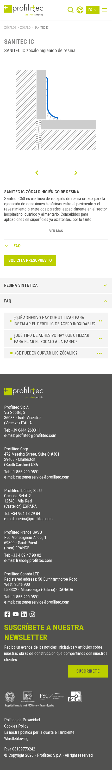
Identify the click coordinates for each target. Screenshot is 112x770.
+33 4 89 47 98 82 (26, 555)
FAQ (17, 245)
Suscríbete (87, 671)
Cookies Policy (16, 726)
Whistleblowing (16, 739)
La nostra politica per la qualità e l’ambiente (39, 732)
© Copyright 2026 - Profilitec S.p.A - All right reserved (48, 755)
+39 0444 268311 (25, 430)
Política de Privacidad (22, 720)
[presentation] (36, 172)
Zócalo (25, 27)
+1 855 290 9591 (25, 471)
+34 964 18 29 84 (25, 513)
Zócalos (10, 27)
